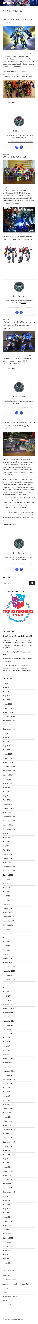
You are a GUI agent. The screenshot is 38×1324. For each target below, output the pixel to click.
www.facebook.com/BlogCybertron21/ (20, 142)
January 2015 (7, 1225)
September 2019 (9, 1029)
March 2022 (7, 904)
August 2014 (7, 1246)
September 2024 (9, 779)
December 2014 (9, 1230)
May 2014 (6, 1255)
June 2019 (6, 1042)
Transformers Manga (10, 1296)
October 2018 (8, 1075)
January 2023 (8, 862)
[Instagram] (17, 147)
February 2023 (8, 858)
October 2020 (8, 975)
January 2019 (7, 1063)
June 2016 (6, 1154)
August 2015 (7, 1196)
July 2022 (6, 888)
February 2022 (8, 908)
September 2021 (9, 929)
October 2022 (8, 875)
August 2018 (7, 1084)
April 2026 (7, 700)
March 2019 (7, 1054)
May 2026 (6, 696)
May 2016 (6, 1159)
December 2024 (9, 767)
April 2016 (6, 1163)
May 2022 (6, 896)
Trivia (5, 1301)
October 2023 (8, 825)
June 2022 (6, 892)
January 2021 (7, 963)
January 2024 (8, 812)
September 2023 (9, 829)
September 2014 (9, 1242)
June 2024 (7, 792)
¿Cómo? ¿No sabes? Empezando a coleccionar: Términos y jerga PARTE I (19, 425)
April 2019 (6, 1050)
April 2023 (7, 850)
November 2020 (9, 971)
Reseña (5, 1292)
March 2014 (7, 1263)
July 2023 (6, 837)
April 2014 (6, 1259)
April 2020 (7, 1000)
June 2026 (7, 691)
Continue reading (9, 102)
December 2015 (9, 1179)
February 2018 (8, 1109)
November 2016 (9, 1134)
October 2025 (8, 725)
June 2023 (7, 842)
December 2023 (9, 817)
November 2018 (9, 1071)
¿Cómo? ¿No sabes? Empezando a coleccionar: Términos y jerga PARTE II (19, 325)
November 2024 (9, 771)
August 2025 (7, 733)
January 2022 (8, 913)
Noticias (6, 1288)
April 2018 (6, 1100)
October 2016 (8, 1138)
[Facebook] (21, 147)
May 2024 (6, 796)
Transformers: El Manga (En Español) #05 (17, 636)
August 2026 (7, 683)
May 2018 (6, 1096)
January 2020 (8, 1013)
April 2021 (6, 950)
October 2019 (8, 1025)
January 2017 (7, 1125)
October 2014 (8, 1238)
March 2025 (7, 754)
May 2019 (6, 1046)
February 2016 (8, 1171)
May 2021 (6, 946)
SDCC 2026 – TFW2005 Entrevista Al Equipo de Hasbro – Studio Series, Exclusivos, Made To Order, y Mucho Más (17, 667)
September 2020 (9, 979)
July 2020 (6, 988)
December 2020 (9, 967)
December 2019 (9, 1017)
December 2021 (8, 917)
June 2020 (7, 992)
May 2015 (6, 1209)
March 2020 (7, 1004)
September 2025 (9, 729)
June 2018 (6, 1092)
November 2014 (9, 1234)
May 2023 (6, 846)
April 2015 (6, 1213)
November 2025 (9, 721)
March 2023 (7, 854)
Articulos (6, 1276)
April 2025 (7, 750)
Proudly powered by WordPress (13, 1319)
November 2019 (9, 1021)
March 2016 (7, 1167)
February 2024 (8, 808)
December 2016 (9, 1129)
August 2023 (7, 833)
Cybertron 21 (14, 3)
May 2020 (6, 996)
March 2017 (7, 1117)
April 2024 (7, 800)
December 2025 (9, 716)
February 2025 (8, 758)
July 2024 (6, 787)
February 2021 (8, 958)
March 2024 (7, 804)
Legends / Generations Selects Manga (16, 1284)
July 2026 (6, 687)
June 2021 (6, 942)
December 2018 (9, 1067)
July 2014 (6, 1250)
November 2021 (8, 921)
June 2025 (7, 742)
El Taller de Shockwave (11, 1280)
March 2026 (7, 704)
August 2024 (7, 783)
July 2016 (6, 1150)
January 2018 (7, 1113)
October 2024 (8, 775)
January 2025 (8, 762)
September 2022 (9, 879)
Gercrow (23, 137)
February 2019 (8, 1058)
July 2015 (6, 1200)
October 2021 (8, 925)
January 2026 (8, 712)
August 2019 (7, 1033)
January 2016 (7, 1175)
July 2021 (6, 938)
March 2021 (7, 954)
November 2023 (9, 821)
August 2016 (7, 1146)
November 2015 (9, 1184)
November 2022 (9, 871)
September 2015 (9, 1192)
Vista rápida (7, 1305)
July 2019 (6, 1038)
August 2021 (7, 933)
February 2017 (8, 1121)
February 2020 (8, 1009)
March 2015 (7, 1217)
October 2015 (8, 1188)
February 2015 (8, 1221)
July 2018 (6, 1088)
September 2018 (9, 1079)
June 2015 (6, 1205)
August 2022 (7, 883)
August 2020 (7, 983)
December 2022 (9, 867)
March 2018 (7, 1104)
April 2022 (7, 900)
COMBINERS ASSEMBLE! (15, 157)
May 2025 (6, 746)
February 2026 (8, 708)
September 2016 (9, 1142)
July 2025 (6, 737)
